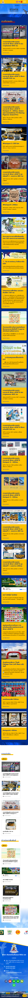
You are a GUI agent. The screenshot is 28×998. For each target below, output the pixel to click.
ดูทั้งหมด (4, 759)
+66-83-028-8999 (10, 966)
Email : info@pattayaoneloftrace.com (14, 971)
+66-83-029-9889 (10, 968)
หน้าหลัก (17, 5)
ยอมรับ (24, 995)
